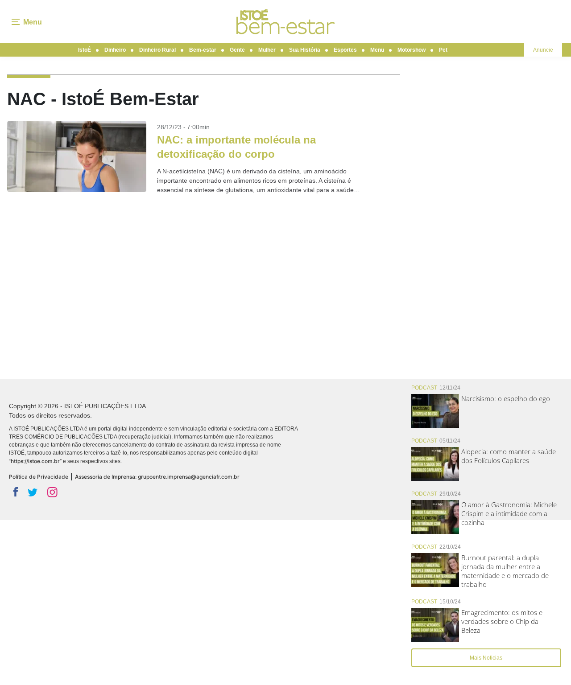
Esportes (345, 50)
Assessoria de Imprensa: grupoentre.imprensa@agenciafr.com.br (157, 476)
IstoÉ (84, 50)
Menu (377, 50)
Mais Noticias (486, 658)
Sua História (304, 50)
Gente (237, 50)
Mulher (267, 50)
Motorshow (411, 50)
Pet (443, 50)
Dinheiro (115, 50)
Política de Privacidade (38, 476)
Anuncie (543, 50)
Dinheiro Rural (157, 50)
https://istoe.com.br (35, 461)
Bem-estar (202, 50)
